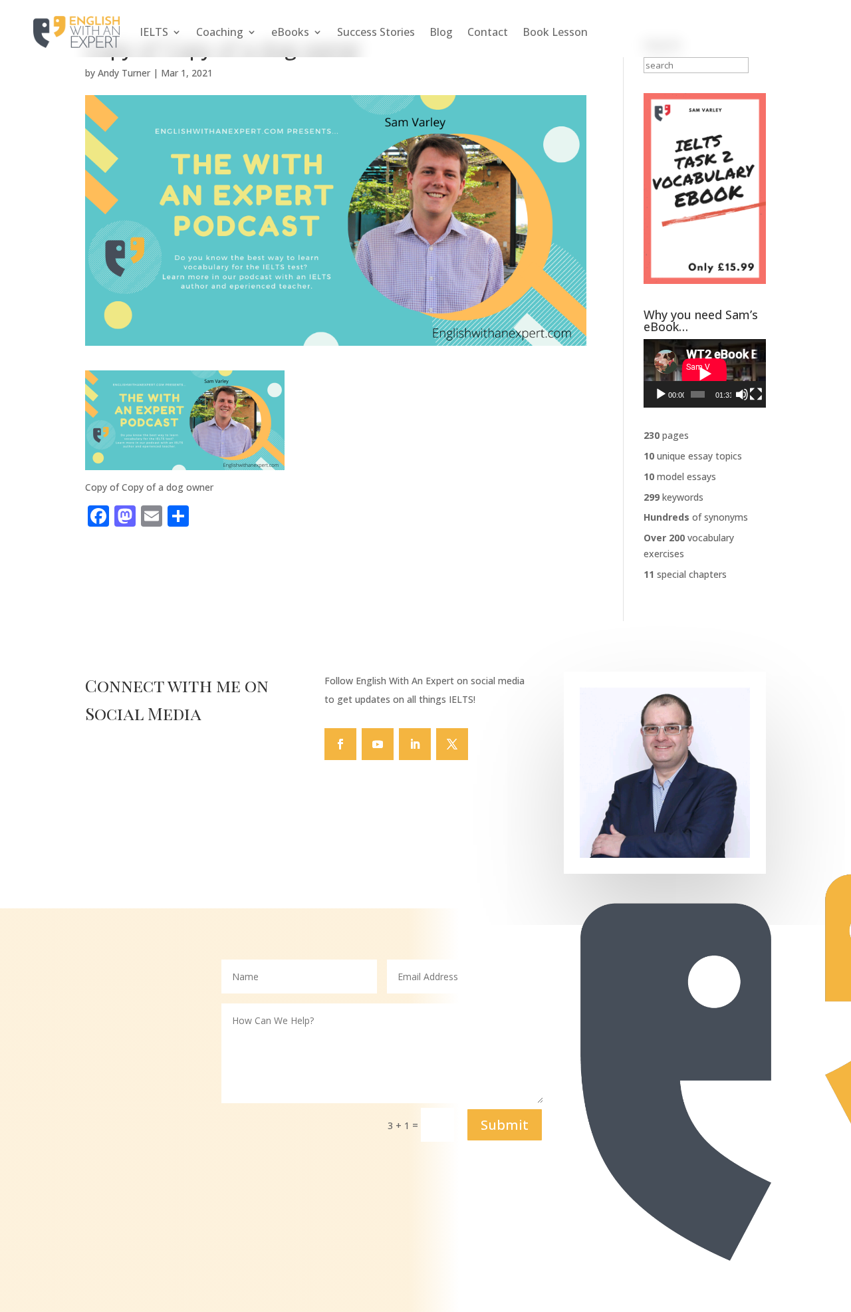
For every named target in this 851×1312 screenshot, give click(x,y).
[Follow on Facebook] (340, 744)
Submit (505, 1125)
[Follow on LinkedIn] (415, 744)
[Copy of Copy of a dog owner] (185, 462)
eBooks (290, 32)
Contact (487, 32)
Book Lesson (555, 32)
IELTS (154, 32)
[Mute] (742, 394)
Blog (441, 32)
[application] (705, 373)
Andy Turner (124, 72)
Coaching (219, 32)
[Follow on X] (452, 744)
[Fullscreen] (756, 394)
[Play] (661, 394)
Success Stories (376, 32)
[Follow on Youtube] (378, 744)
